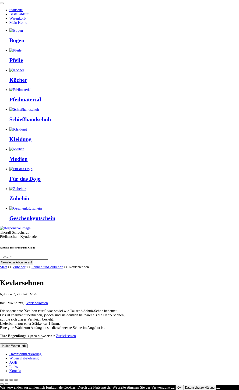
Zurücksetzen (66, 336)
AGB (13, 362)
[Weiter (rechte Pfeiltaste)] (6, 384)
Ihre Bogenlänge (13, 336)
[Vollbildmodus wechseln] (6, 380)
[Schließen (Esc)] (16, 380)
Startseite (16, 10)
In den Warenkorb (14, 346)
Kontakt (15, 371)
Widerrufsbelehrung (24, 358)
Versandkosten (37, 303)
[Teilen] (11, 380)
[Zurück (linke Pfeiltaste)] (2, 384)
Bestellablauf (18, 14)
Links (13, 367)
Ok (179, 387)
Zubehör (19, 267)
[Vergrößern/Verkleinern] (2, 380)
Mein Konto (18, 22)
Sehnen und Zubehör (47, 267)
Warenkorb (17, 18)
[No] (218, 388)
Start (3, 267)
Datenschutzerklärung (25, 354)
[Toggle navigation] (2, 3)
